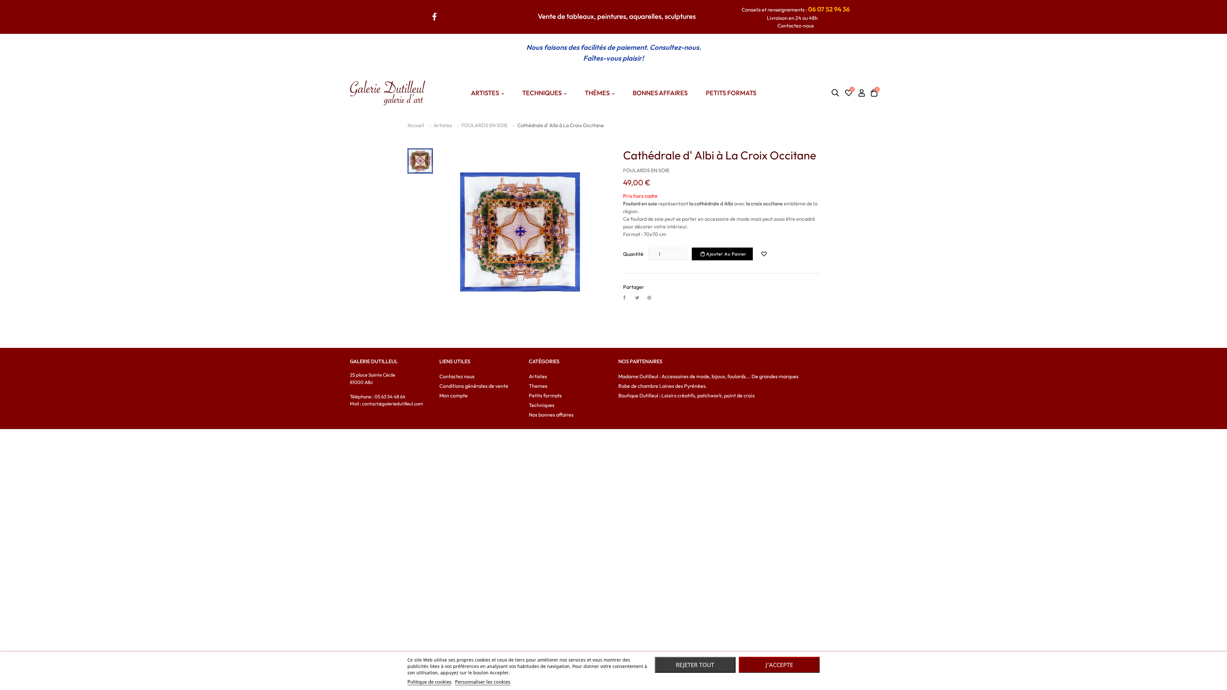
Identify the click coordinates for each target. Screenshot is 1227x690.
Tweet (640, 297)
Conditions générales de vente (473, 386)
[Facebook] (434, 15)
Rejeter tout (695, 665)
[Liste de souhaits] (764, 254)
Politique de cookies (429, 681)
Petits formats (545, 395)
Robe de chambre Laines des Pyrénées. (662, 386)
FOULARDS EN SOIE (646, 170)
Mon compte (453, 395)
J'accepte (779, 665)
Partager (628, 297)
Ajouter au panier (725, 254)
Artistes (538, 376)
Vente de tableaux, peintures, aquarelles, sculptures (617, 16)
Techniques (541, 405)
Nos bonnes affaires (551, 414)
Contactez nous (457, 376)
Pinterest (652, 297)
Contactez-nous (795, 25)
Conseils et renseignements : (796, 9)
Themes (538, 386)
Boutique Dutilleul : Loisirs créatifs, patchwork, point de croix (686, 395)
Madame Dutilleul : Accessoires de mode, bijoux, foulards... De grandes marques (708, 376)
